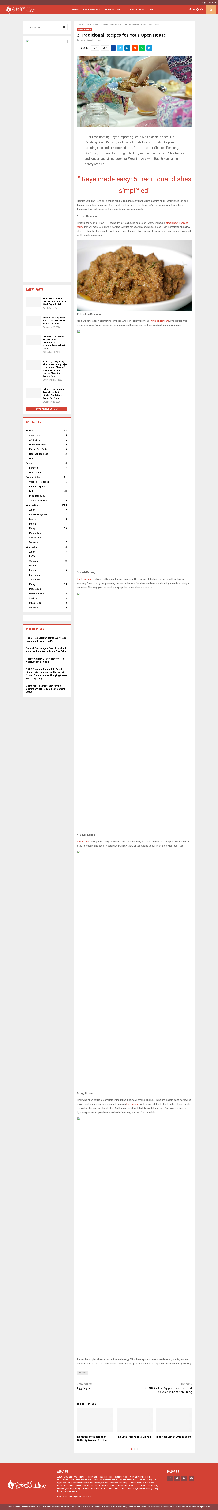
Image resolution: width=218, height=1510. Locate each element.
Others (32, 458)
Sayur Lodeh (83, 841)
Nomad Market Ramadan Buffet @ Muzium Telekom (92, 1438)
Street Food (35, 603)
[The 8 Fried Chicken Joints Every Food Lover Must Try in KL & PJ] (33, 302)
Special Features (84, 29)
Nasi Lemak (35, 472)
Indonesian (35, 575)
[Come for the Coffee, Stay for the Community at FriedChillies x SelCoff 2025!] (33, 340)
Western (33, 542)
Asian (32, 509)
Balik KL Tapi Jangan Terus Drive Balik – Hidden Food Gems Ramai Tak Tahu (53, 393)
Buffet (32, 556)
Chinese (33, 561)
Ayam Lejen (35, 435)
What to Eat (134, 9)
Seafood (33, 598)
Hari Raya (83, 1373)
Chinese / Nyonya (38, 514)
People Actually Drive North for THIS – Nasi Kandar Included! (54, 320)
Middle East (35, 533)
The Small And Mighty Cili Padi (134, 1437)
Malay (32, 528)
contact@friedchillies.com (80, 1496)
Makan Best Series (39, 449)
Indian (32, 524)
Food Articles (90, 9)
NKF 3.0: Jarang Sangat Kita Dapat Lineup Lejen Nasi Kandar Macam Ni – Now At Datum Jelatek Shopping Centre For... (55, 369)
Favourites (31, 463)
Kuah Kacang (84, 579)
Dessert (33, 519)
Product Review (37, 496)
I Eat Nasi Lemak (37, 444)
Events (152, 9)
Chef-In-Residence (39, 482)
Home (75, 9)
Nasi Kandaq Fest (38, 454)
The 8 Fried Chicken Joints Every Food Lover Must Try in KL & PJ (55, 301)
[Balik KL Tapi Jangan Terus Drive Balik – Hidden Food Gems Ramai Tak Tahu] (33, 393)
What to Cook (112, 9)
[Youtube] (202, 9)
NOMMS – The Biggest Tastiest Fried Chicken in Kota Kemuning (168, 1390)
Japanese (34, 579)
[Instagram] (198, 9)
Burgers (33, 468)
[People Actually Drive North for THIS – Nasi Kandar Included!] (33, 321)
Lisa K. (82, 40)
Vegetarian (35, 537)
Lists (31, 491)
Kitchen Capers (37, 486)
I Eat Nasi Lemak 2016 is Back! (173, 1437)
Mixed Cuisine (36, 593)
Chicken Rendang (160, 320)
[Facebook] (190, 9)
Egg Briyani (132, 1104)
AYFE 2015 (34, 440)
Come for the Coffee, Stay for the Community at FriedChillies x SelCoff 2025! (54, 342)
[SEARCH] (64, 27)
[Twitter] (194, 9)
